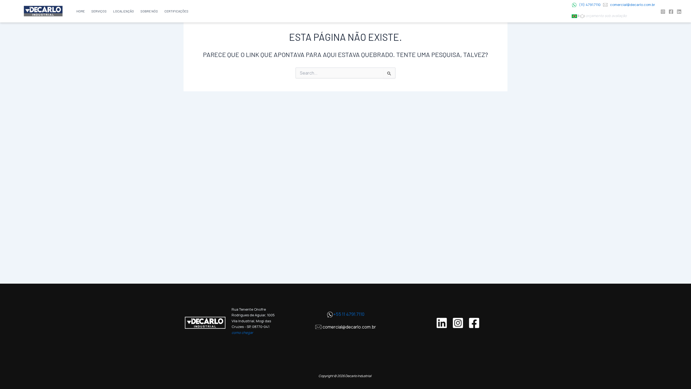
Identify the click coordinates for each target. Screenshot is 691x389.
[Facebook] (671, 11)
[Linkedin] (679, 11)
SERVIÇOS (99, 11)
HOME (80, 11)
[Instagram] (662, 11)
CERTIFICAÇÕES (176, 11)
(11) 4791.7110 (590, 4)
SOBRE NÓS (149, 11)
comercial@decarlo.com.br (632, 4)
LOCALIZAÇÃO (123, 11)
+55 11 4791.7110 (348, 314)
